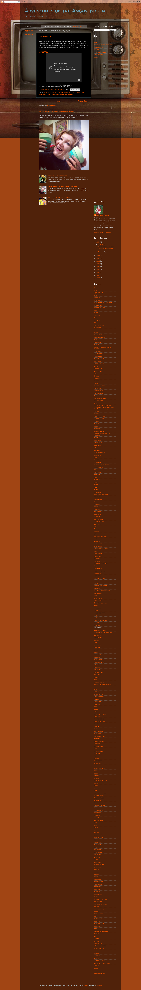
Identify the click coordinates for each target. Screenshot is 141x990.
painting (96, 724)
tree (95, 929)
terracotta (98, 894)
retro (96, 785)
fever (96, 484)
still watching (98, 867)
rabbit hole (98, 763)
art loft (97, 320)
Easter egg (97, 462)
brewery (97, 366)
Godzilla (97, 529)
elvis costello (98, 467)
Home (58, 101)
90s (95, 295)
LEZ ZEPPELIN (44, 52)
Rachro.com (29, 34)
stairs (96, 860)
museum (96, 677)
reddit (96, 783)
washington (98, 943)
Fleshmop (97, 502)
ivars (96, 583)
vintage (96, 941)
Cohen (96, 426)
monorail (97, 670)
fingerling (97, 492)
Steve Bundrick (99, 864)
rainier (96, 776)
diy (95, 447)
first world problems (101, 494)
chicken (96, 414)
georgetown (98, 517)
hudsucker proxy (99, 561)
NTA (95, 707)
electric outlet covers (101, 465)
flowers (96, 504)
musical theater (99, 682)
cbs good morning (100, 398)
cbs (95, 396)
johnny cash (98, 598)
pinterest (97, 739)
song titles (97, 845)
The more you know (100, 899)
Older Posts (83, 101)
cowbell (96, 438)
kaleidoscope (98, 608)
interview (97, 581)
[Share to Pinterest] (79, 89)
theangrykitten (99, 909)
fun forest (97, 512)
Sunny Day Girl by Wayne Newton (59, 198)
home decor (98, 554)
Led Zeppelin (76, 92)
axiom (96, 332)
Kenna (96, 610)
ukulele (96, 938)
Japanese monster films (102, 591)
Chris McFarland (100, 419)
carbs (96, 383)
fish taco (97, 497)
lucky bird (97, 645)
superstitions (98, 882)
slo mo (96, 832)
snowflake (97, 842)
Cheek (96, 403)
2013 (98, 270)
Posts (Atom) (51, 105)
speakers (97, 857)
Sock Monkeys (98, 55)
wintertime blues (99, 961)
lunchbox (97, 647)
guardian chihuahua (100, 536)
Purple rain (98, 761)
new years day (99, 697)
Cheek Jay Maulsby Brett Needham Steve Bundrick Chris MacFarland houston (104, 407)
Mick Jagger (98, 660)
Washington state (100, 946)
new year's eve (99, 694)
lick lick (96, 640)
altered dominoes (99, 308)
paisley (96, 726)
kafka (96, 605)
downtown (97, 455)
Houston (96, 559)
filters (96, 489)
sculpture (97, 813)
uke (95, 936)
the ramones (98, 901)
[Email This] (71, 89)
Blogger (99, 986)
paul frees (97, 734)
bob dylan (97, 361)
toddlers (97, 921)
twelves (96, 933)
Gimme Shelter (99, 521)
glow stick (97, 524)
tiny (95, 916)
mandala (97, 657)
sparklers (97, 855)
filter (96, 487)
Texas (96, 897)
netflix (96, 692)
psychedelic (98, 753)
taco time (97, 889)
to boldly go (98, 919)
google (96, 531)
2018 (98, 255)
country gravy (99, 431)
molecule (97, 665)
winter (96, 958)
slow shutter (98, 837)
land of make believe (101, 620)
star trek (97, 862)
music (96, 679)
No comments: (59, 89)
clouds (96, 421)
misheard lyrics (99, 662)
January (101, 252)
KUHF (96, 615)
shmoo (96, 825)
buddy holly (98, 368)
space (96, 847)
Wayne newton (99, 948)
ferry (96, 482)
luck (95, 642)
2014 (98, 267)
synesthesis (97, 887)
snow (95, 840)
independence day (99, 571)
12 (94, 288)
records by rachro (100, 781)
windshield (97, 956)
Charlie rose (98, 401)
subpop (96, 869)
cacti (95, 373)
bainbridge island (99, 337)
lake (95, 618)
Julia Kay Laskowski (100, 603)
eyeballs (97, 475)
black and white (99, 359)
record (96, 778)
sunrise (96, 874)
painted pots (98, 716)
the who (96, 906)
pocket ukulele (99, 741)
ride (95, 790)
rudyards (97, 800)
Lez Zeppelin (45, 36)
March (100, 244)
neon (95, 689)
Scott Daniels (98, 810)
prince (96, 748)
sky (95, 830)
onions (96, 709)
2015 (98, 264)
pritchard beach (99, 751)
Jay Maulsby (59, 92)
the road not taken (100, 904)
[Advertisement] (105, 95)
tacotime (97, 892)
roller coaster (99, 795)
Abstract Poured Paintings (103, 45)
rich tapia (97, 788)
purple (96, 758)
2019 (98, 242)
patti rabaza (98, 731)
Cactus (96, 376)
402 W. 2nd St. (99, 293)
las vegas (97, 623)
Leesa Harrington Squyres (56, 95)
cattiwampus (98, 393)
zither (96, 968)
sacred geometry (99, 805)
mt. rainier (97, 674)
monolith (97, 667)
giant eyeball (98, 519)
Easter (96, 460)
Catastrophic (98, 391)
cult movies (97, 440)
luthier (96, 650)
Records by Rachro (102, 215)
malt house (97, 655)
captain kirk (98, 381)
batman (96, 345)
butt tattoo (98, 371)
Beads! (96, 57)
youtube (96, 966)
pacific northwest (100, 714)
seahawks (97, 815)
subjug (86, 986)
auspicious (97, 327)
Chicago (96, 411)
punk (95, 756)
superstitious (98, 884)
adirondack (98, 300)
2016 (98, 261)
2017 (98, 258)
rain (95, 771)
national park (99, 687)
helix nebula (98, 546)
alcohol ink (98, 305)
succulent (97, 872)
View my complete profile (102, 232)
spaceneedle (98, 852)
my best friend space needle (103, 684)
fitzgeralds (98, 499)
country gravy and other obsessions (102, 434)
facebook (97, 480)
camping (96, 378)
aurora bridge (99, 325)
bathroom (97, 342)
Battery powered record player (102, 348)
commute (97, 429)
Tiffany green (98, 914)
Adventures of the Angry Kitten (65, 10)
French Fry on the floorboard (58, 176)
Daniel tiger (98, 443)
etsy (95, 470)
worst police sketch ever (102, 963)
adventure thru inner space (103, 303)
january (97, 588)
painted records (99, 721)
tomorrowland (99, 924)
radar (96, 766)
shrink (96, 827)
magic (96, 652)
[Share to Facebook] (77, 89)
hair (95, 539)
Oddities (96, 50)
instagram (97, 576)
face (95, 477)
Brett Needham (49, 92)
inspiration (97, 573)
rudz (95, 803)
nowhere (97, 704)
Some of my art (29, 31)
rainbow (96, 773)
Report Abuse (99, 973)
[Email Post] (66, 89)
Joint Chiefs (67, 92)
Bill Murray (98, 354)
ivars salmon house (100, 586)
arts (95, 322)
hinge (95, 551)
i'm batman (97, 566)
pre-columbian (99, 746)
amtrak (96, 313)
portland (97, 744)
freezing (97, 507)
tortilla (97, 926)
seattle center (99, 820)
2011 (98, 275)
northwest (97, 702)
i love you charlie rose (101, 563)
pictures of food (99, 736)
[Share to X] (75, 89)
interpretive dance (100, 578)
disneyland (97, 445)
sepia (95, 823)
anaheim (97, 315)
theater (96, 911)
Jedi (95, 596)
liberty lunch (98, 638)
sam (95, 808)
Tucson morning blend (101, 931)
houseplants (98, 556)
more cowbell (98, 672)
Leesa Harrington (100, 630)
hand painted (98, 544)
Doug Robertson (99, 452)
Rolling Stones (99, 798)
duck (95, 457)
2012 (98, 272)
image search (98, 568)
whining (96, 953)
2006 (98, 278)
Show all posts (78, 26)
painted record (99, 719)
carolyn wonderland (101, 386)
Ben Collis (97, 351)
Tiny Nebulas (98, 47)
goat (95, 526)
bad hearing (98, 335)
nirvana (96, 699)
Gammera (97, 514)
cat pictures (98, 388)
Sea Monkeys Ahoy (100, 52)
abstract (97, 298)
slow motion (98, 835)
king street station (100, 613)
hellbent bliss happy (101, 549)
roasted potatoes (100, 793)
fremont (97, 509)
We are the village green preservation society (56, 112)
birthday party (99, 356)
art (95, 318)
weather (97, 951)
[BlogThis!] (73, 89)
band (95, 340)
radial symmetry (100, 768)
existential (97, 472)
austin (96, 330)
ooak (95, 711)
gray (95, 534)
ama (95, 310)
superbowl (97, 879)
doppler (96, 450)
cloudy (96, 424)
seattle (96, 818)
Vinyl (96, 42)
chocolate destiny (100, 416)
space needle (98, 850)
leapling (97, 625)
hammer (97, 541)
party (96, 729)
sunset (96, 877)
